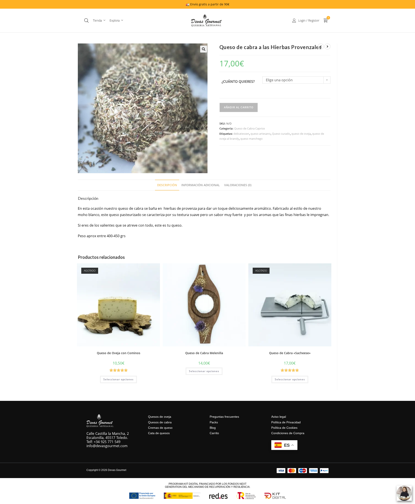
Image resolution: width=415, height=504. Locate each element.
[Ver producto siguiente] (327, 46)
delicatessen (241, 134)
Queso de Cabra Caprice (249, 128)
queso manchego (251, 139)
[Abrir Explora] (122, 20)
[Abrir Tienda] (104, 20)
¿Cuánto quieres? (238, 81)
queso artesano (261, 134)
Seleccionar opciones (118, 379)
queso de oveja (301, 134)
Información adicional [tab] (200, 185)
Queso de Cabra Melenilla (204, 353)
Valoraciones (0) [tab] (237, 185)
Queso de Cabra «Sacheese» (290, 353)
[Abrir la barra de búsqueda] (86, 20)
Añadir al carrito (238, 107)
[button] (203, 49)
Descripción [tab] (167, 185)
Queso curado (281, 134)
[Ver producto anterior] (321, 46)
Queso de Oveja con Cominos (118, 353)
